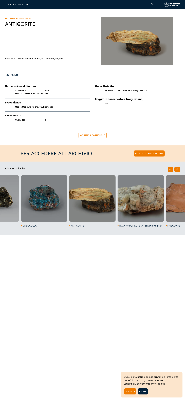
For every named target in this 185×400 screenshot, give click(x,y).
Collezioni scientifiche (92, 135)
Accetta (130, 391)
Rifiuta (142, 391)
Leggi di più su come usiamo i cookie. (144, 383)
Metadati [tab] (12, 74)
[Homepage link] (172, 4)
